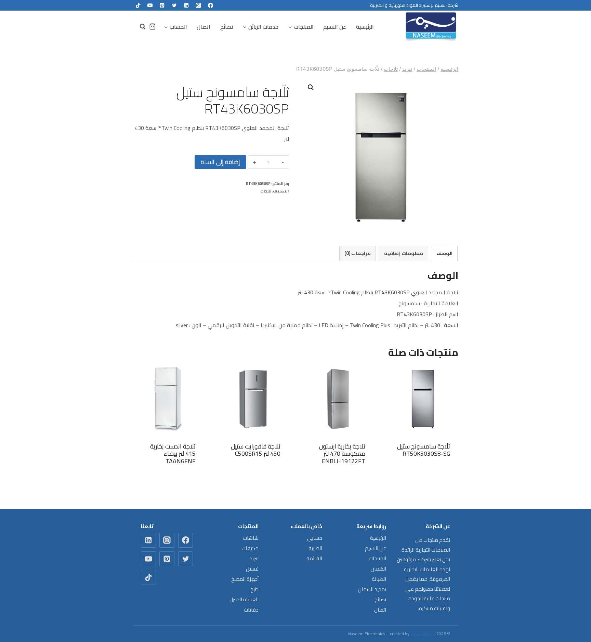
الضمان (378, 569)
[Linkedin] (186, 5)
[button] (311, 87)
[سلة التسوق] (152, 26)
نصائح (226, 27)
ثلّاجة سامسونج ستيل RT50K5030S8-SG (423, 450)
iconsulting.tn (422, 634)
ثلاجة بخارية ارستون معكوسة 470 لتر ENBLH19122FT (342, 454)
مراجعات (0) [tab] (357, 253)
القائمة (314, 558)
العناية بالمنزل (244, 599)
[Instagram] (198, 5)
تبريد (254, 558)
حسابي (314, 538)
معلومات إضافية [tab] (403, 253)
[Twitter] (174, 5)
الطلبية (315, 548)
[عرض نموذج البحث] (139, 27)
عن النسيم (334, 27)
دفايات (251, 610)
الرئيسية (365, 27)
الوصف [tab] (444, 253)
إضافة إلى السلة (220, 162)
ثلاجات (265, 191)
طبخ (254, 589)
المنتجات (377, 558)
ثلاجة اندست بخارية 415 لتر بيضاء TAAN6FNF (173, 454)
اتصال (203, 27)
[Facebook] (210, 5)
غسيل (252, 569)
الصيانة (379, 579)
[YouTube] (150, 5)
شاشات (251, 538)
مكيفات (250, 548)
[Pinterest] (162, 5)
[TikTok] (138, 5)
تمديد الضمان (372, 589)
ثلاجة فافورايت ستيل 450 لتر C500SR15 (255, 450)
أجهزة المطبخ (245, 579)
